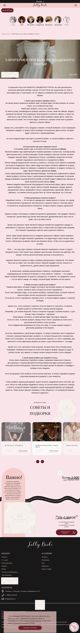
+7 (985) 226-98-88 (11, 595)
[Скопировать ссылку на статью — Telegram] (4, 75)
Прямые (4, 566)
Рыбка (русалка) (7, 563)
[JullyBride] (40, 5)
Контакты (45, 557)
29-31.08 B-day (7, 10)
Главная (4, 34)
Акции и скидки (46, 569)
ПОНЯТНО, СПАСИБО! (30, 628)
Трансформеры (7, 575)
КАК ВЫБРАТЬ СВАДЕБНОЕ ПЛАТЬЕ (39, 87)
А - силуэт (5, 560)
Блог (9, 34)
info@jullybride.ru (10, 599)
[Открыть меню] (76, 5)
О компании (45, 560)
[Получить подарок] (9, 580)
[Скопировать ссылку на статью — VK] (10, 75)
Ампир (4, 569)
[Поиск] (5, 5)
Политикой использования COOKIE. (23, 623)
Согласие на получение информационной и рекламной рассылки (59, 624)
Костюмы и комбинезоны (10, 572)
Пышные (4, 557)
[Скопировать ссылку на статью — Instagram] (16, 75)
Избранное (45, 566)
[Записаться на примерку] (74, 627)
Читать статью (23, 450)
